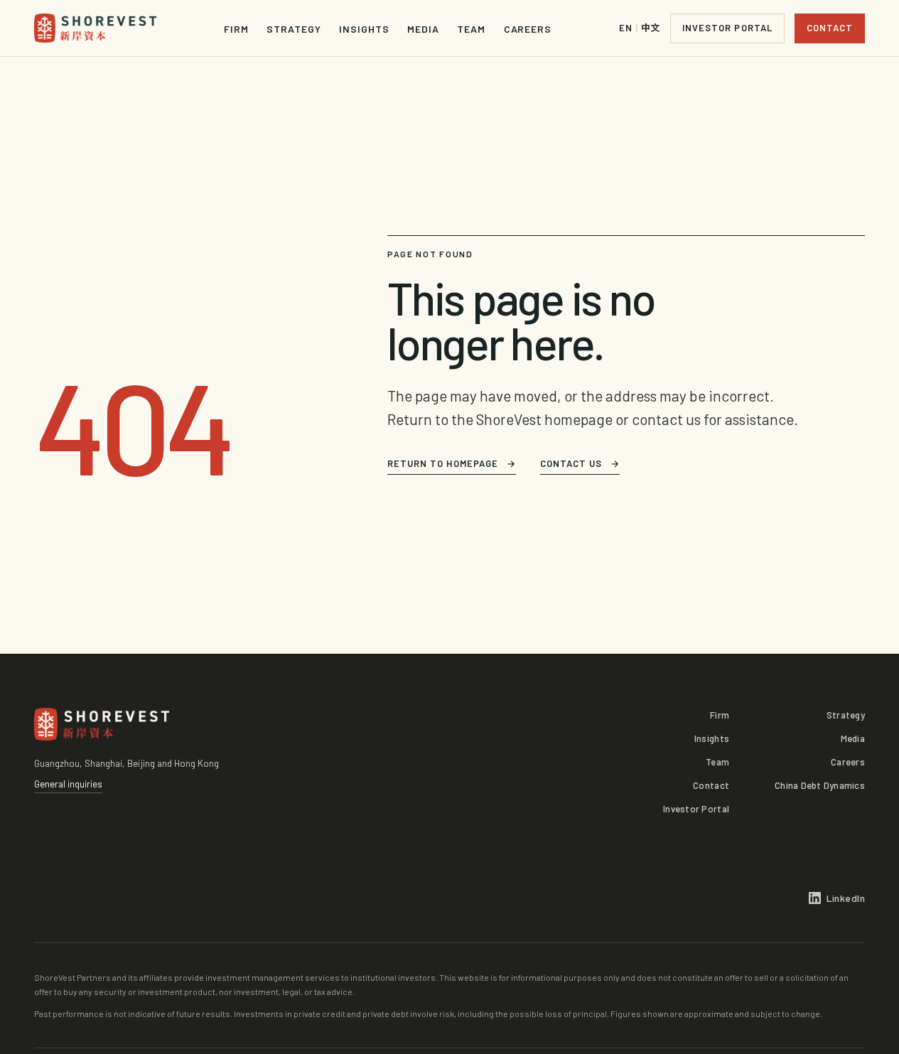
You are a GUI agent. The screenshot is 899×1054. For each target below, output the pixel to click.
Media (423, 29)
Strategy (294, 29)
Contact (830, 27)
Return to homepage (451, 463)
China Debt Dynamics (820, 785)
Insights (364, 29)
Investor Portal (727, 27)
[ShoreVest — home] (95, 28)
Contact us (580, 463)
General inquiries (68, 784)
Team (471, 29)
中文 (639, 28)
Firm (236, 29)
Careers (527, 29)
